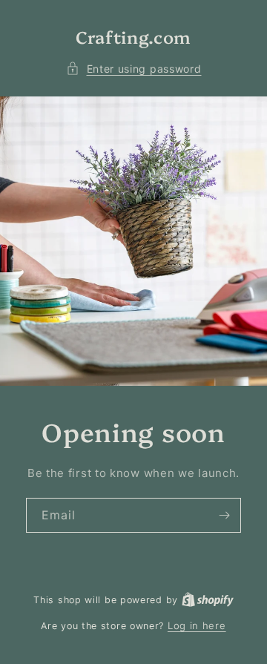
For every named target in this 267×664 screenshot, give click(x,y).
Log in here (197, 625)
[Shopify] (208, 599)
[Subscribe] (224, 515)
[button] (134, 68)
